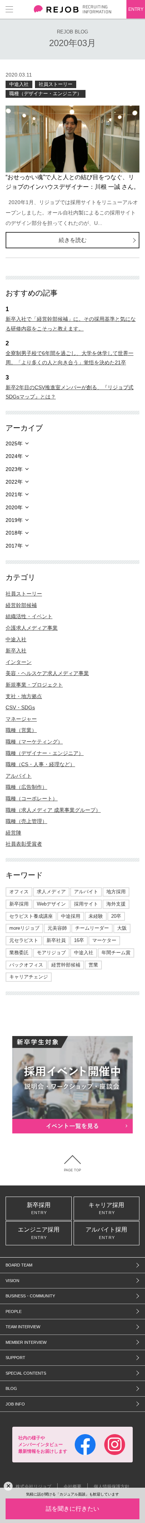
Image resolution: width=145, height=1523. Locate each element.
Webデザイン (51, 904)
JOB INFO (15, 1404)
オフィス (19, 891)
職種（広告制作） (26, 787)
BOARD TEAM (19, 1265)
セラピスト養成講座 (31, 916)
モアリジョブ (51, 952)
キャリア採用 (106, 1208)
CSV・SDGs (20, 707)
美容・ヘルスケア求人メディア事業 (47, 673)
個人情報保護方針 (111, 1486)
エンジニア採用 (38, 1233)
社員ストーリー (55, 84)
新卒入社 (16, 651)
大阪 (122, 928)
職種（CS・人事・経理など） (40, 764)
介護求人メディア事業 (32, 628)
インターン (19, 662)
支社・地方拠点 (24, 696)
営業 (93, 965)
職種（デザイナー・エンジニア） (45, 93)
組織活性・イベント (29, 616)
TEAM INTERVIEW (23, 1326)
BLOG (11, 1388)
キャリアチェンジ (28, 977)
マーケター (104, 940)
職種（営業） (21, 730)
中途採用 (70, 916)
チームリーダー (92, 928)
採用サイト (86, 904)
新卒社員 (56, 940)
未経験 (95, 916)
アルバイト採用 (106, 1233)
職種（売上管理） (26, 821)
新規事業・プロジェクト (34, 685)
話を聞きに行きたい (72, 1509)
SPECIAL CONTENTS (26, 1373)
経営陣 (13, 833)
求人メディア (51, 891)
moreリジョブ (24, 928)
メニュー (9, 9)
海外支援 (116, 904)
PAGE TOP (72, 1170)
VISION (12, 1280)
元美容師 (57, 928)
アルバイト (19, 776)
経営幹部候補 (21, 605)
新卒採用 (19, 904)
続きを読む (73, 240)
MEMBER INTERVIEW (26, 1342)
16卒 (79, 940)
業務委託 (19, 952)
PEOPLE (14, 1311)
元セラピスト (23, 940)
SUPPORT (15, 1357)
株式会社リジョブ (33, 1486)
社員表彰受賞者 (24, 844)
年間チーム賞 (116, 952)
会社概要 (72, 1486)
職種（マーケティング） (34, 742)
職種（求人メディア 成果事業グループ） (53, 810)
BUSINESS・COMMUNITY (30, 1296)
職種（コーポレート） (32, 798)
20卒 (116, 916)
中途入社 (19, 84)
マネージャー (21, 719)
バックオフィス (26, 965)
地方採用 (116, 891)
